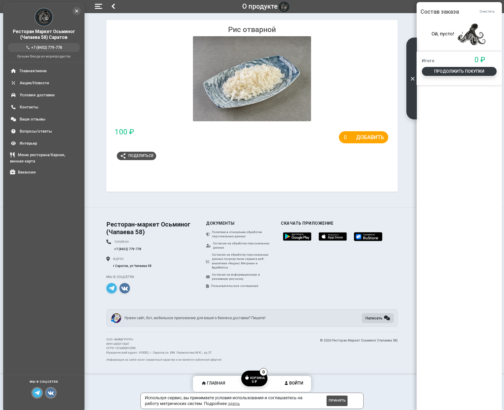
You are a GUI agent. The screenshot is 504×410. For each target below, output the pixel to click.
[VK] (124, 288)
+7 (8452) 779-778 (44, 47)
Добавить (370, 137)
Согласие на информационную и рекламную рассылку (236, 277)
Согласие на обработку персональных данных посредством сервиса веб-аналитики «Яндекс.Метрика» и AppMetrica (240, 261)
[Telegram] (37, 393)
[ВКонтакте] (51, 393)
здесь (234, 403)
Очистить (487, 11)
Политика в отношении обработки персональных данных (237, 234)
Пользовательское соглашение (234, 286)
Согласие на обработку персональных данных (241, 246)
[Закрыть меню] (76, 11)
